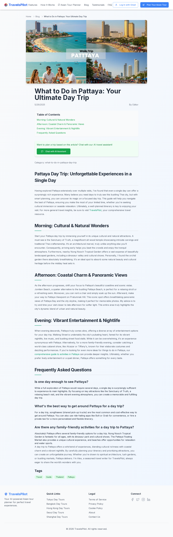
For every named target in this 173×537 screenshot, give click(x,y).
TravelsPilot (95, 210)
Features (32, 5)
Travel (39, 477)
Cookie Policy (96, 508)
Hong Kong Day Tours (58, 508)
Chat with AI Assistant (55, 151)
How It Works (48, 5)
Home (28, 16)
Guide (48, 477)
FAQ (110, 5)
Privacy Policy (96, 503)
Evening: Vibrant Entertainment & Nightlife (58, 128)
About (92, 512)
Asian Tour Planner (71, 5)
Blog (86, 5)
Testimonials (98, 5)
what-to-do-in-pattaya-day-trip (61, 162)
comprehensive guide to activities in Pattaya (57, 354)
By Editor (133, 104)
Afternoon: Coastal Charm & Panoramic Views (60, 124)
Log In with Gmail (127, 5)
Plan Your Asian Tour (157, 5)
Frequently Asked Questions (51, 132)
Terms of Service (97, 499)
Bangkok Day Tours (56, 503)
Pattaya (71, 477)
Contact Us (94, 516)
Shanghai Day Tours (57, 516)
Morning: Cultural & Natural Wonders (56, 119)
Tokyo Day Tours (55, 499)
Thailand (60, 477)
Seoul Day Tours (55, 512)
